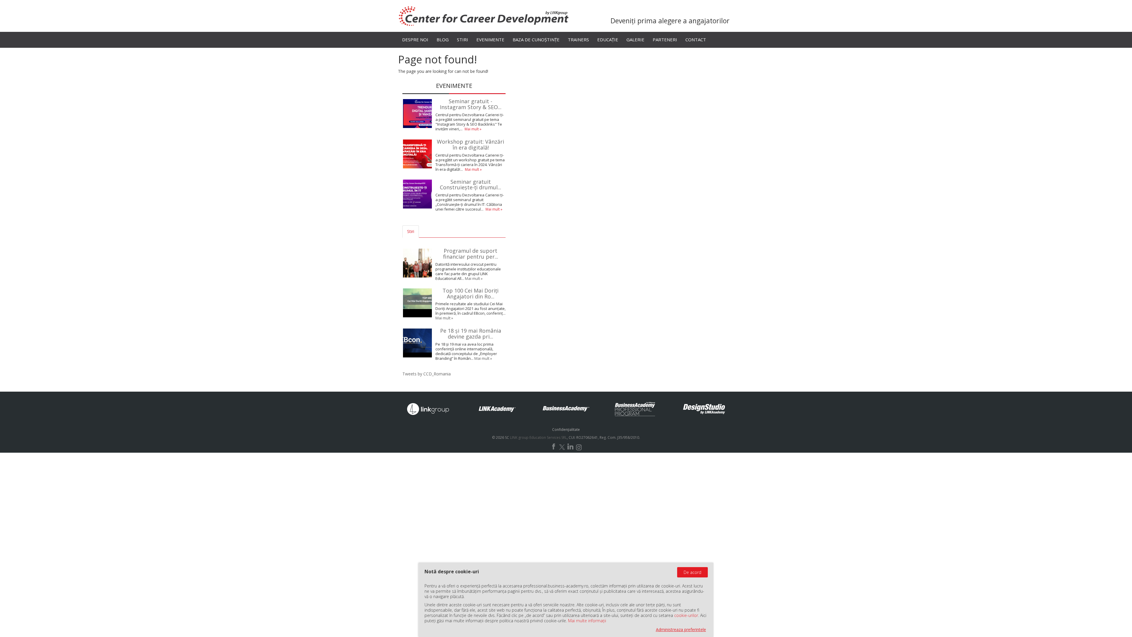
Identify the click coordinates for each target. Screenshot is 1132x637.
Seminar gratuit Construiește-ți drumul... (470, 184)
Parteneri (665, 39)
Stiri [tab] (410, 231)
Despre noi (415, 39)
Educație (607, 39)
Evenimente (490, 39)
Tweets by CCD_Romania (426, 374)
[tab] (424, 231)
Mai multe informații (587, 620)
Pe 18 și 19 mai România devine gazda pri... (470, 333)
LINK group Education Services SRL (538, 437)
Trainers (578, 39)
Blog (443, 39)
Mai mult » (473, 129)
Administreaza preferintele (681, 629)
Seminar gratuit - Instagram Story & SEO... (470, 104)
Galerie (635, 39)
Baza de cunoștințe (536, 39)
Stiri (462, 39)
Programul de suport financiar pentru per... (470, 253)
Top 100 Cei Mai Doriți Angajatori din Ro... (470, 293)
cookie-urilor (686, 615)
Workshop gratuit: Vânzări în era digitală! (470, 144)
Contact (695, 39)
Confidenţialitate (566, 429)
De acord (692, 572)
